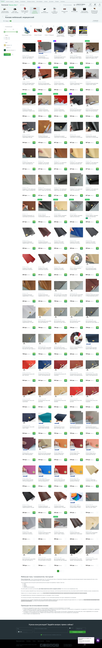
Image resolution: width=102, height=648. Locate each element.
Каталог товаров (9, 1)
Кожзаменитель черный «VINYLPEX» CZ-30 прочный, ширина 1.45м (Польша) (60, 137)
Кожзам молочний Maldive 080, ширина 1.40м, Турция (75, 57)
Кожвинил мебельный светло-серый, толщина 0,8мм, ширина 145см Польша (60, 533)
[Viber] (44, 645)
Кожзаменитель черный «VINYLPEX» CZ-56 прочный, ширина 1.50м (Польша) (92, 137)
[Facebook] (57, 645)
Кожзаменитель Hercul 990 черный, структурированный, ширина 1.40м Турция (76, 560)
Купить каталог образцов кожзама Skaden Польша (75, 507)
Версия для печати (20, 641)
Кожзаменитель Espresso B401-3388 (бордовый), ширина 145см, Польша (27, 454)
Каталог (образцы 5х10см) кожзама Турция (75, 269)
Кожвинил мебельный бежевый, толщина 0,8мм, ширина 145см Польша (43, 111)
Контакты (63, 1)
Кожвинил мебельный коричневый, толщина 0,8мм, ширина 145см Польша (28, 111)
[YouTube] (50, 645)
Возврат (57, 1)
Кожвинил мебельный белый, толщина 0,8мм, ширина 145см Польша (92, 84)
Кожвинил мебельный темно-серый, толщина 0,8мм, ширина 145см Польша (76, 84)
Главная (2, 1)
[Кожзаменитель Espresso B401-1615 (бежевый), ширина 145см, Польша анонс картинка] (92, 417)
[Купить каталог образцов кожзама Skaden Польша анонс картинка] (76, 496)
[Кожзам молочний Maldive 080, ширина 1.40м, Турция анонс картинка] (76, 47)
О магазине (22, 1)
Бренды (16, 1)
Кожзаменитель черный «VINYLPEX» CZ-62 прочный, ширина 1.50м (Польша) (76, 137)
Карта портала (41, 641)
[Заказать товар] (81, 512)
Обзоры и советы (31, 1)
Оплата (45, 1)
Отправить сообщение (78, 632)
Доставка (51, 1)
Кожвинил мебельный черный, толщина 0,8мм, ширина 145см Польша (59, 84)
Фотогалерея (39, 1)
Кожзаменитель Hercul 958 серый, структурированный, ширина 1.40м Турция (92, 375)
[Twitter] (54, 645)
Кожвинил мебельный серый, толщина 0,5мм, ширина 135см (44, 533)
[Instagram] (47, 645)
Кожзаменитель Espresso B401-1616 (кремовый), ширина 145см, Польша (75, 428)
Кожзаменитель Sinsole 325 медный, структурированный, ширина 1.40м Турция (76, 375)
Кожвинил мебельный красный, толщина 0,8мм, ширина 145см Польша (59, 111)
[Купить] (34, 63)
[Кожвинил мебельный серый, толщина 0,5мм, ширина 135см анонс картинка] (44, 523)
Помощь (48, 641)
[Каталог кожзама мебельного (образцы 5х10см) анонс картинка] (76, 338)
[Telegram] (41, 645)
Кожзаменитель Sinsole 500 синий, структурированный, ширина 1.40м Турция (44, 375)
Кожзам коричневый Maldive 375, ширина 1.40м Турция (28, 84)
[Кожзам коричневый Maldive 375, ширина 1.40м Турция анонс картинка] (29, 73)
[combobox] (19, 632)
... (100, 10)
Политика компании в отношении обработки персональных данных (68, 645)
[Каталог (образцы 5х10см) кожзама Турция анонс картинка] (76, 258)
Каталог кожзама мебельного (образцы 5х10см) (76, 348)
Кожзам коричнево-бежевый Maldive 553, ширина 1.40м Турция (92, 58)
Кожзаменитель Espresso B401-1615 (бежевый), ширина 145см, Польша (92, 428)
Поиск (34, 641)
